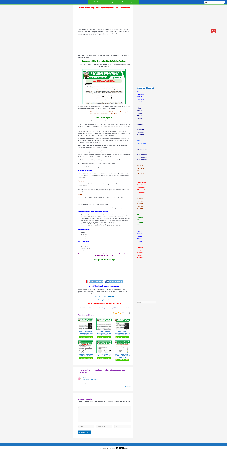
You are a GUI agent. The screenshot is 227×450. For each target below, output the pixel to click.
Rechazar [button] (121, 448)
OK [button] (117, 448)
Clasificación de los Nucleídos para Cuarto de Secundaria (104, 333)
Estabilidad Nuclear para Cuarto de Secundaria (86, 354)
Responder (128, 386)
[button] (100, 2)
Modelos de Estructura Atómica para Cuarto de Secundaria (86, 333)
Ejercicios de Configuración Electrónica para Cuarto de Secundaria (122, 355)
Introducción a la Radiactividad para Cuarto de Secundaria (122, 333)
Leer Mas (126, 448)
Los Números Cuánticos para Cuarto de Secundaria (104, 355)
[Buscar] (224, 2)
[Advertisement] (104, 19)
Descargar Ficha (86, 337)
